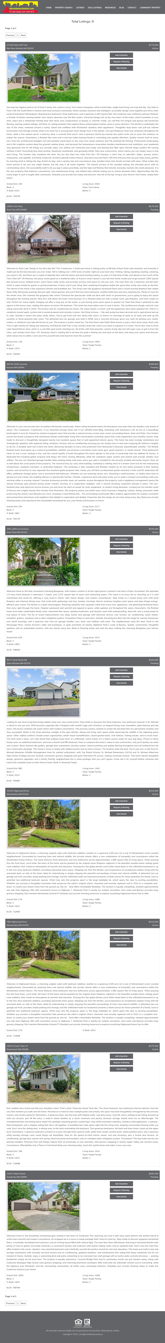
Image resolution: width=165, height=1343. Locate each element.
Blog (121, 7)
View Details (121, 68)
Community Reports (150, 7)
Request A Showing (121, 62)
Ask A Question (121, 55)
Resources (110, 7)
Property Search (63, 7)
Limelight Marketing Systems (91, 1334)
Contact (132, 7)
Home (48, 7)
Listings (80, 7)
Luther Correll (20, 7)
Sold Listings (94, 7)
